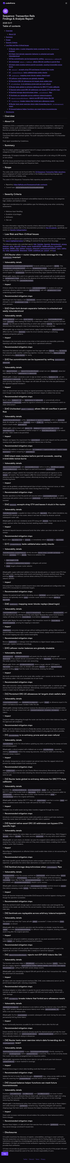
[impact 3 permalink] (4, 436)
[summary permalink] (4, 145)
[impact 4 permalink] (4, 483)
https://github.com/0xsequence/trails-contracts (30, 184)
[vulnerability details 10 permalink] (4, 740)
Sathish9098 (14, 250)
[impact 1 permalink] (4, 337)
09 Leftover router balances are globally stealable (26, 78)
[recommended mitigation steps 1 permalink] (4, 347)
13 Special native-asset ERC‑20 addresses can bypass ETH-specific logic (34, 90)
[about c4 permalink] (4, 121)
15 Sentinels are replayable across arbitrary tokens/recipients (30, 95)
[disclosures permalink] (4, 1132)
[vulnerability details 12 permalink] (4, 830)
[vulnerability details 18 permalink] (4, 1090)
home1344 (58, 246)
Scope (8, 40)
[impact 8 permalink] (4, 673)
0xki (34, 244)
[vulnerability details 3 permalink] (4, 416)
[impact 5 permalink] (4, 527)
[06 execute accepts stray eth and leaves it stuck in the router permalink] (4, 504)
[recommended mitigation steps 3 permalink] (4, 446)
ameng (64, 244)
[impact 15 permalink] (4, 977)
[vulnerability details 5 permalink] (4, 509)
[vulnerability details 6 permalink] (4, 549)
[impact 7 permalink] (4, 626)
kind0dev (6, 248)
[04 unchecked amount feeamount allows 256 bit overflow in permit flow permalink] (4, 408)
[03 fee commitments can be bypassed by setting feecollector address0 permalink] (4, 359)
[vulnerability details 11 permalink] (4, 786)
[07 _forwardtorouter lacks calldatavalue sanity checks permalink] (4, 544)
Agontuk (47, 244)
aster (11, 246)
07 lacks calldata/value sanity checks (28, 72)
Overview (9, 31)
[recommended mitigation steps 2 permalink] (4, 396)
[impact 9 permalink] (4, 716)
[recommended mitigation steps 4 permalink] (4, 492)
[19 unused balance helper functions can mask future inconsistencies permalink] (4, 1082)
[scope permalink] (4, 167)
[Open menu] (66, 3)
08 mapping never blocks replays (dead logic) (29, 75)
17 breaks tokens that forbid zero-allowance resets (31, 101)
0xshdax (40, 244)
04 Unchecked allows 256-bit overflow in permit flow (34, 62)
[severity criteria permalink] (4, 194)
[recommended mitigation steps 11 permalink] (4, 813)
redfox (64, 248)
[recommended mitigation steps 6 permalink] (4, 591)
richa (7, 250)
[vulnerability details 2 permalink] (4, 367)
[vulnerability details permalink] (4, 262)
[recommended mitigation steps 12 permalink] (4, 857)
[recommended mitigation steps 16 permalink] (4, 1028)
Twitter (25, 1159)
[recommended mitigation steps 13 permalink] (4, 901)
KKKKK (12, 248)
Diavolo (23, 246)
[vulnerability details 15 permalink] (4, 959)
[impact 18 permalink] (4, 1111)
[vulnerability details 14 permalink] (4, 918)
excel (29, 246)
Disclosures (10, 112)
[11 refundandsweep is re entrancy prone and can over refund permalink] (4, 735)
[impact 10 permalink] (4, 757)
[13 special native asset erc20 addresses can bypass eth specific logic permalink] (4, 823)
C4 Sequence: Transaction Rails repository (50, 172)
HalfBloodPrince (47, 246)
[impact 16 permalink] (4, 1021)
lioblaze (22, 248)
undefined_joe (38, 250)
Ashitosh (6, 246)
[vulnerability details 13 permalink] (4, 872)
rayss (59, 248)
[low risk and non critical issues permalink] (4, 234)
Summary (9, 37)
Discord (31, 1159)
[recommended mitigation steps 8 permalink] (4, 682)
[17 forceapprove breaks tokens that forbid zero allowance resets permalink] (4, 998)
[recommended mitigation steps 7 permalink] (4, 638)
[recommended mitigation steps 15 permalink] (4, 986)
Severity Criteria (11, 42)
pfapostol (36, 248)
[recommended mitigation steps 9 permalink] (4, 725)
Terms (37, 1159)
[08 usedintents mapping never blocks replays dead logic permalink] (4, 604)
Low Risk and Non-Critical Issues (17, 45)
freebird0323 (36, 246)
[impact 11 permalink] (4, 806)
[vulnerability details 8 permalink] (4, 653)
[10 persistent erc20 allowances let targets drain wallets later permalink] (4, 694)
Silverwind (23, 250)
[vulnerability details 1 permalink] (4, 315)
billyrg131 (17, 246)
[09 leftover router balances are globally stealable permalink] (4, 648)
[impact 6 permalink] (4, 582)
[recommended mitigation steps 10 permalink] (4, 767)
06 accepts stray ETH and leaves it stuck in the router (31, 69)
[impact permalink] (4, 284)
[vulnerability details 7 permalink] (4, 609)
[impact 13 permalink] (4, 892)
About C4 (12, 34)
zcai (54, 250)
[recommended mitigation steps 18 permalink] (4, 1121)
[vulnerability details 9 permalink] (4, 698)
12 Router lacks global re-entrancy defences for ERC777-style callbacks (34, 87)
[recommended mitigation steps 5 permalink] (4, 536)
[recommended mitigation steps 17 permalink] (4, 1072)
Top (5, 1154)
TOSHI (30, 250)
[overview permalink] (4, 116)
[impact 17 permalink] (4, 1065)
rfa (4, 250)
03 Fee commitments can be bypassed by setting (35, 59)
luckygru (29, 248)
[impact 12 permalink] (4, 848)
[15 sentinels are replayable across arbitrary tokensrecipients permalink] (4, 913)
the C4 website (51, 228)
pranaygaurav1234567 (48, 248)
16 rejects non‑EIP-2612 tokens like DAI (31, 98)
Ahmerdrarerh (56, 244)
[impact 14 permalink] (4, 935)
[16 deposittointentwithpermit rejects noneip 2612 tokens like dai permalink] (4, 954)
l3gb (17, 248)
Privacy (43, 1159)
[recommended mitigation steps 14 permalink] (4, 945)
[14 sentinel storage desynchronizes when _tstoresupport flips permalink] (4, 867)
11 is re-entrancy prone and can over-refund (30, 84)
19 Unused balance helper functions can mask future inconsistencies (33, 109)
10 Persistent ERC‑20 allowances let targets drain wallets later (30, 81)
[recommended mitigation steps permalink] (4, 296)
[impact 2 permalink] (4, 387)
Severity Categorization (18, 230)
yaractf (46, 250)
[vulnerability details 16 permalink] (4, 1003)
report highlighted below (14, 241)
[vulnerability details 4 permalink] (4, 463)
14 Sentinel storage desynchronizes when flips (30, 92)
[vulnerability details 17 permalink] (4, 1048)
